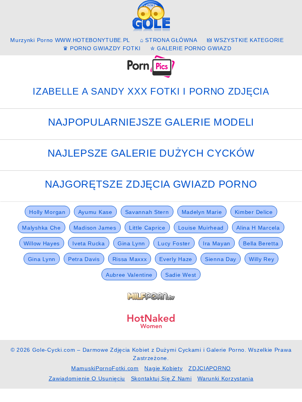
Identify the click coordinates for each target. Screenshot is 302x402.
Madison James (95, 228)
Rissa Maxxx (129, 259)
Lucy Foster (174, 243)
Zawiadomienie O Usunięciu (87, 378)
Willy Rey (261, 259)
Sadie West (180, 275)
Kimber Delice (254, 212)
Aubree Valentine (129, 275)
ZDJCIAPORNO (209, 368)
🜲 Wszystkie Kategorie (245, 40)
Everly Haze (175, 259)
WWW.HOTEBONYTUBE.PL (92, 40)
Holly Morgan (47, 212)
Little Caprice (147, 228)
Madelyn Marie (202, 212)
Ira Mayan (216, 243)
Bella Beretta (260, 243)
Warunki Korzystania (225, 378)
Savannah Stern (147, 212)
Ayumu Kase (95, 212)
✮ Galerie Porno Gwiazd (190, 48)
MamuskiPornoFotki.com (105, 368)
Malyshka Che (41, 228)
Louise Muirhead (201, 228)
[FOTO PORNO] (151, 66)
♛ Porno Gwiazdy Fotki (102, 48)
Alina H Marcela (258, 228)
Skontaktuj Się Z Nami (161, 378)
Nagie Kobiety (163, 368)
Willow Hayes (42, 243)
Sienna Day (220, 259)
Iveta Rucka (88, 243)
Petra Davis (84, 259)
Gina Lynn (131, 243)
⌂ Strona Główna (168, 40)
